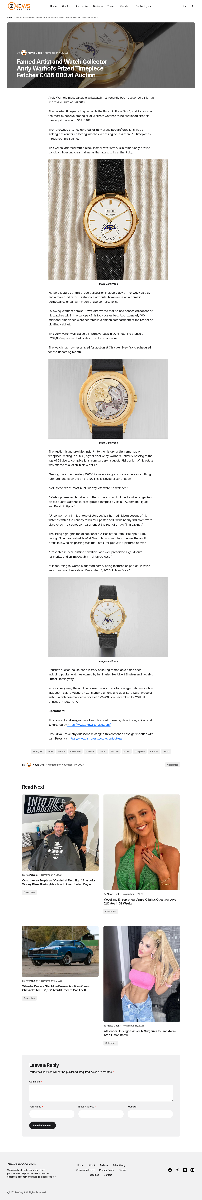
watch (166, 751)
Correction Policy (85, 1170)
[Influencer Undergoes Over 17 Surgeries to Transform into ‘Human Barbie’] (141, 974)
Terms (122, 1170)
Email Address (87, 1106)
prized (127, 751)
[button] (185, 6)
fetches (115, 751)
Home (9, 17)
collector (90, 751)
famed (102, 751)
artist (50, 751)
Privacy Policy (106, 1170)
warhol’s (154, 751)
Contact (108, 1174)
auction (61, 751)
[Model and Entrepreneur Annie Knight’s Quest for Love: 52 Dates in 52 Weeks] (141, 842)
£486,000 (38, 751)
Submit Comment (42, 1125)
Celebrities (172, 764)
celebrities (75, 751)
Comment (35, 1081)
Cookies (94, 1174)
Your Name (36, 1106)
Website (132, 1106)
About (91, 1165)
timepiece (140, 751)
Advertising (119, 1165)
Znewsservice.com (21, 1164)
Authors (104, 1165)
